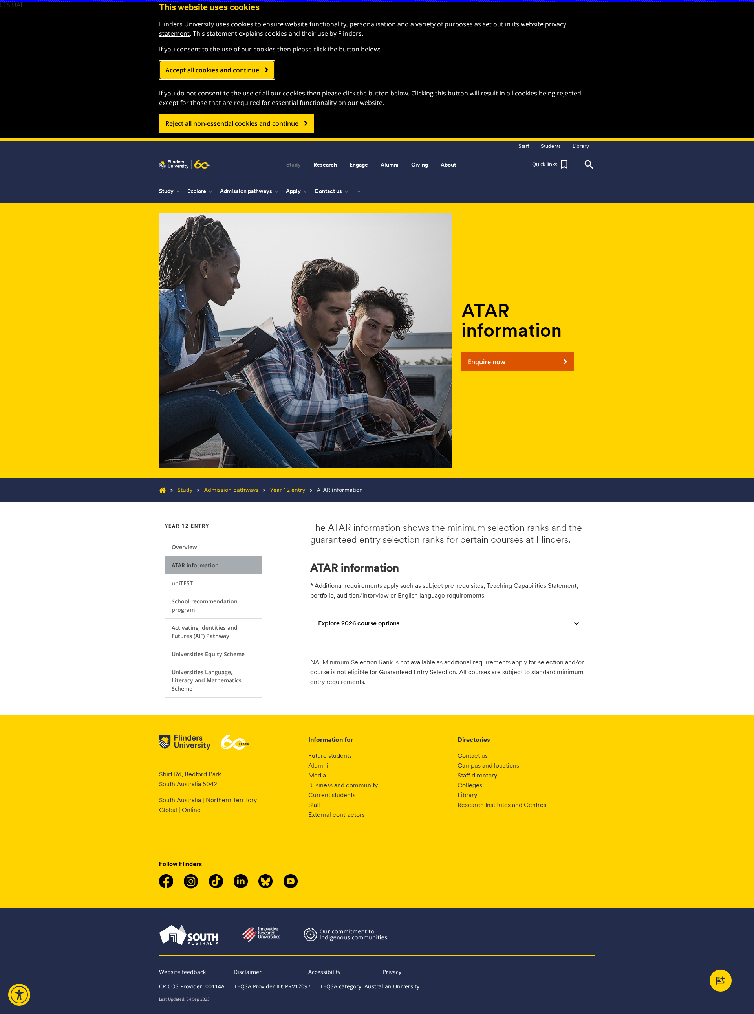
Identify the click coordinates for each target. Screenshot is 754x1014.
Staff (314, 805)
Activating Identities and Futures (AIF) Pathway (205, 632)
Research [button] (325, 164)
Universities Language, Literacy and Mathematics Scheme (207, 680)
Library (467, 795)
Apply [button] (297, 191)
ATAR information (195, 565)
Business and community (343, 785)
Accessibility (324, 971)
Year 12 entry (287, 489)
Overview (184, 547)
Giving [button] (419, 164)
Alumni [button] (390, 164)
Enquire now (486, 362)
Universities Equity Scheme (208, 654)
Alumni (318, 765)
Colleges (470, 785)
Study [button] (293, 164)
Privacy (392, 971)
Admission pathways (231, 489)
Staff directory (477, 775)
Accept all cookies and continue (212, 70)
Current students (331, 795)
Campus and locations (488, 765)
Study (185, 489)
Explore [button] (200, 191)
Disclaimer (248, 971)
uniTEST (182, 583)
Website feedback (182, 971)
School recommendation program (205, 605)
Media (317, 775)
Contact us (473, 755)
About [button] (448, 164)
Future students (330, 755)
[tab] (449, 623)
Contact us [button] (332, 191)
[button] (551, 164)
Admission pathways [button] (250, 191)
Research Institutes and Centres (502, 805)
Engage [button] (359, 164)
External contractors (336, 814)
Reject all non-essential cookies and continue (231, 123)
